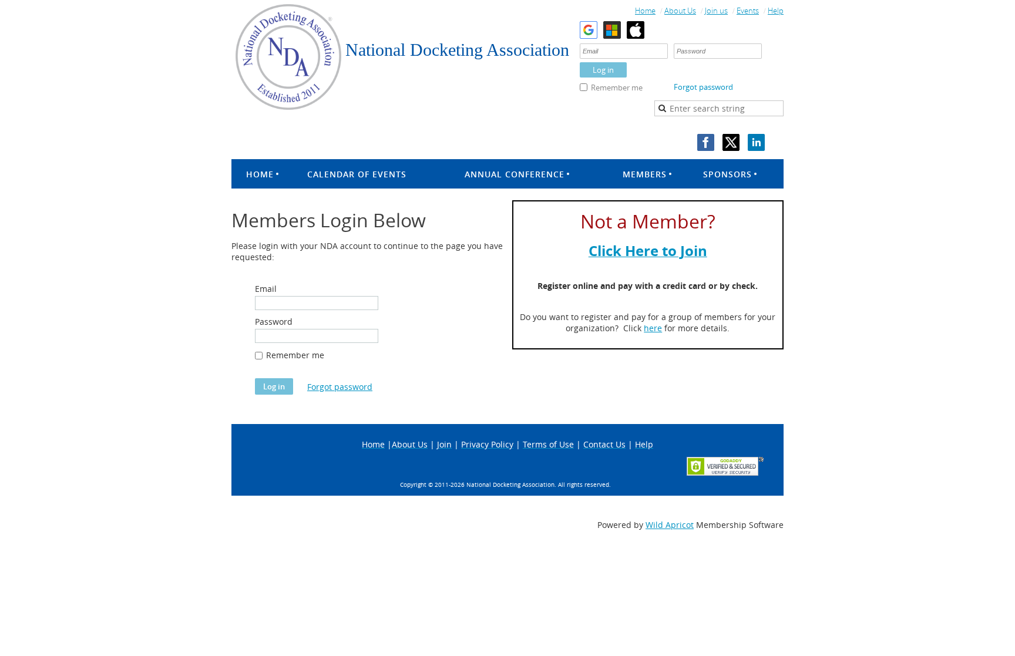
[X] (731, 142)
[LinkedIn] (756, 142)
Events (748, 10)
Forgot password (703, 87)
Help (776, 10)
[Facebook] (705, 142)
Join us (716, 10)
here (653, 328)
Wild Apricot (670, 524)
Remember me (617, 87)
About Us (680, 10)
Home (645, 10)
